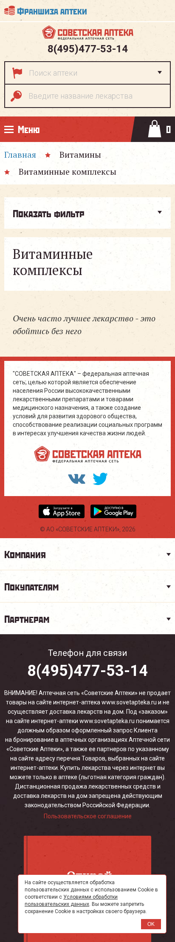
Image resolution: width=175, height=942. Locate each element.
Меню (29, 129)
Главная (20, 154)
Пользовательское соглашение (88, 816)
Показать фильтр (49, 212)
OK (151, 924)
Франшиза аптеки (52, 10)
